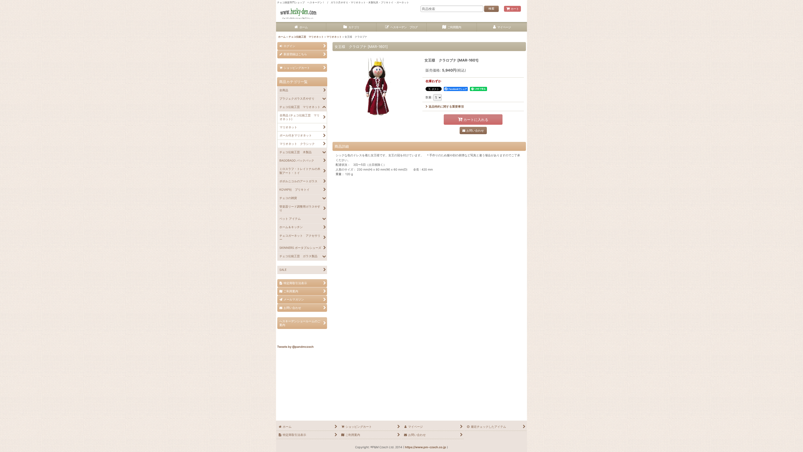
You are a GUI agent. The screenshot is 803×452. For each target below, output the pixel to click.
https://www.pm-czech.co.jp (425, 447)
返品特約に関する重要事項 (446, 106)
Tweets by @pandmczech (295, 346)
